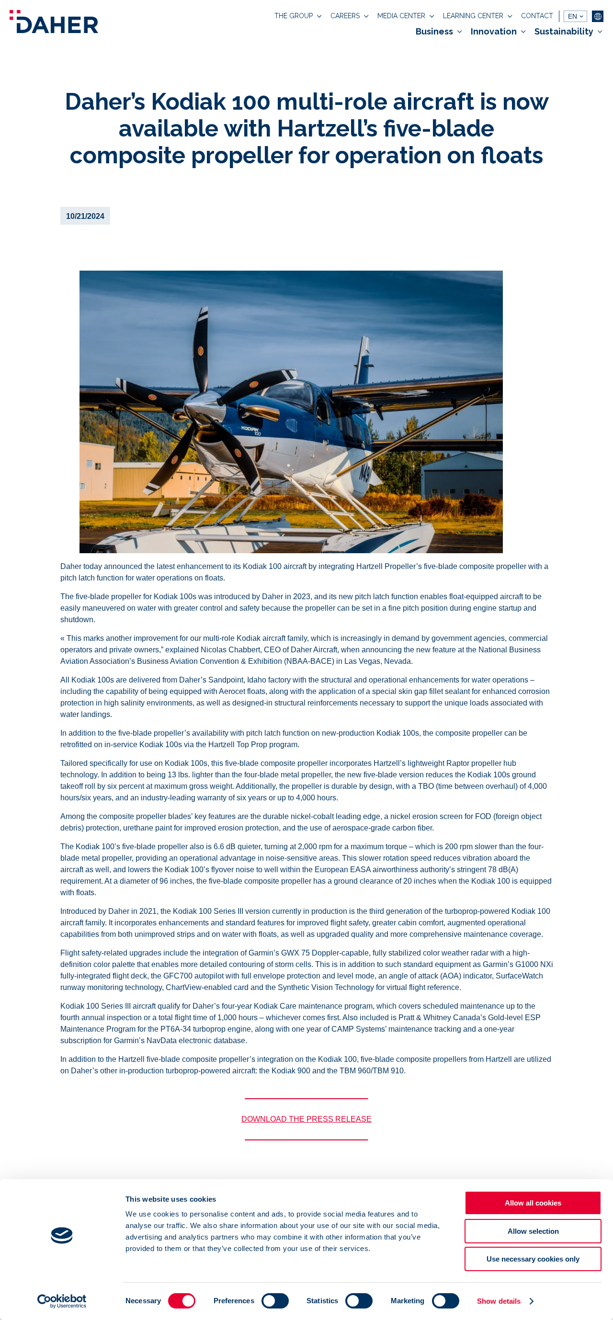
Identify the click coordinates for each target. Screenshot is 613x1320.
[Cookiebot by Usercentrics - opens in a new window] (62, 1301)
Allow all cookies (533, 1203)
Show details (499, 1301)
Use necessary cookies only (533, 1259)
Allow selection (533, 1231)
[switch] (275, 1301)
